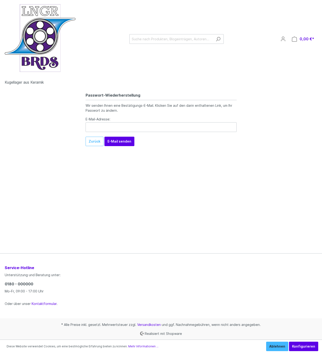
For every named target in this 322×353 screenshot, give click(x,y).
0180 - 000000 (19, 284)
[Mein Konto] (283, 39)
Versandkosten (149, 325)
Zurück (94, 141)
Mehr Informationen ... (143, 346)
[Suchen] (218, 39)
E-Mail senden (119, 141)
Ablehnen (277, 346)
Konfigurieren (303, 346)
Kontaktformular (44, 304)
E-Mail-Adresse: (98, 119)
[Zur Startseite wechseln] (40, 38)
